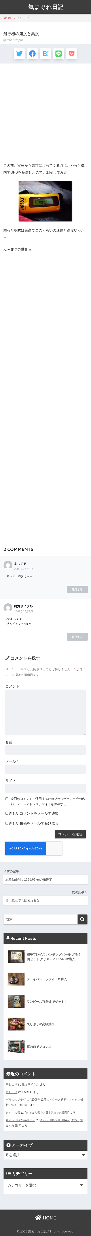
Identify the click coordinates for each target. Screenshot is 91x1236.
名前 (10, 742)
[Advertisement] (45, 113)
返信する (77, 589)
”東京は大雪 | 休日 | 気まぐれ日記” (47, 1112)
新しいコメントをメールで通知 (34, 813)
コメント (12, 686)
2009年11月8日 (23, 569)
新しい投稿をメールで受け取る (34, 823)
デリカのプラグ (16, 1099)
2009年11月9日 (23, 611)
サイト (10, 780)
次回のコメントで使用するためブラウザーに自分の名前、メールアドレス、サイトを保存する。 (48, 801)
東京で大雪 (13, 1112)
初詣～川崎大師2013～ (20, 1120)
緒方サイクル (30, 1084)
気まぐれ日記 (46, 6)
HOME (49, 1218)
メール (11, 761)
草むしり (11, 1084)
